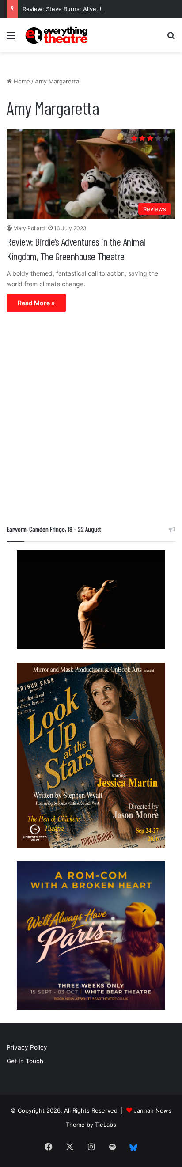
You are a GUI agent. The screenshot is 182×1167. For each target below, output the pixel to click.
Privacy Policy (27, 1047)
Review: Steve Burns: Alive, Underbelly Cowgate (89, 8)
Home (21, 81)
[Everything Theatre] (57, 35)
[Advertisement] (91, 421)
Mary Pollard (29, 228)
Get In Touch (25, 1061)
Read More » (36, 303)
